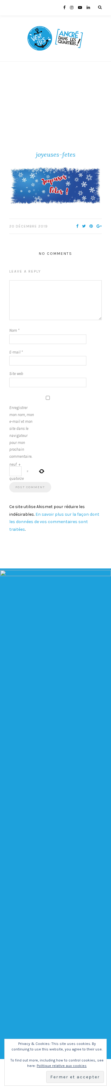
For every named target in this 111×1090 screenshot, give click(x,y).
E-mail (16, 352)
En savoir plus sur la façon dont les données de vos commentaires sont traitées (54, 522)
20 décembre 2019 (28, 226)
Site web (16, 373)
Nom (14, 330)
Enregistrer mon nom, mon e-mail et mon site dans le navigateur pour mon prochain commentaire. (21, 432)
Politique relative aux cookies (62, 1066)
